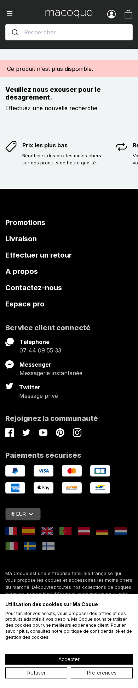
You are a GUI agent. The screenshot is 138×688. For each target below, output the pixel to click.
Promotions (25, 222)
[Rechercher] (15, 32)
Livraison (21, 239)
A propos (21, 271)
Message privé (38, 395)
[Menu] (25, 14)
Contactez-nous (33, 287)
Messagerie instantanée (50, 373)
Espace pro (25, 304)
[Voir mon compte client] (111, 13)
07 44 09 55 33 (40, 350)
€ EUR (18, 514)
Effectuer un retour (38, 255)
